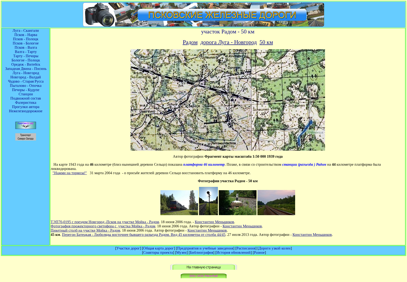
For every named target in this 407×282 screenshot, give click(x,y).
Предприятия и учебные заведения (205, 248)
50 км (266, 42)
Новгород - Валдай (25, 77)
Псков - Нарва (25, 35)
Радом (190, 42)
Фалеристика (25, 103)
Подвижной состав (25, 98)
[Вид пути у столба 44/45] (276, 214)
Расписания (245, 248)
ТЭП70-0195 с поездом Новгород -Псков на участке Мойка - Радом (105, 222)
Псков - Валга (26, 47)
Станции (26, 94)
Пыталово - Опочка (25, 86)
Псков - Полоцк (25, 39)
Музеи (181, 252)
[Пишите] (204, 277)
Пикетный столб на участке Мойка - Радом (85, 230)
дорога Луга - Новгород (228, 42)
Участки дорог (128, 248)
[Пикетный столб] (237, 214)
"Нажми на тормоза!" (70, 173)
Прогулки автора (25, 107)
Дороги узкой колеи (275, 248)
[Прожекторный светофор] (208, 214)
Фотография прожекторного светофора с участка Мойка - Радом (103, 226)
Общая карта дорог (158, 248)
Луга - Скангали (25, 30)
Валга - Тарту (26, 52)
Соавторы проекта (158, 252)
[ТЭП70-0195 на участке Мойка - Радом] (179, 214)
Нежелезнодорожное (25, 111)
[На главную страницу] (203, 268)
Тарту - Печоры (25, 56)
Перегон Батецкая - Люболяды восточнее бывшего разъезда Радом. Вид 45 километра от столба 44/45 (143, 235)
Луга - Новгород (25, 73)
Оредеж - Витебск (25, 64)
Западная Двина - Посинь (25, 69)
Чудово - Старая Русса (26, 81)
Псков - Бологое (26, 43)
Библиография (201, 252)
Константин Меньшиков (214, 222)
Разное (259, 252)
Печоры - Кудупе (25, 90)
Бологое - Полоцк (26, 60)
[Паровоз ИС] (25, 128)
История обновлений (233, 252)
